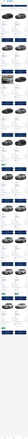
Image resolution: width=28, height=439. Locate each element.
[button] (7, 39)
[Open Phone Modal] (23, 1)
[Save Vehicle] (12, 22)
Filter (21, 5)
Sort (7, 5)
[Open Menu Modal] (1, 1)
